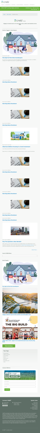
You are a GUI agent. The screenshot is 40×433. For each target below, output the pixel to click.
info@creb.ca (6, 403)
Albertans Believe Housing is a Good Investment (16, 146)
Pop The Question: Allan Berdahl (11, 241)
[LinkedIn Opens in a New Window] (7, 405)
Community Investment (19, 4)
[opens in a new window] (8, 345)
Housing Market (5, 353)
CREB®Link (36, 405)
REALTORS (5, 359)
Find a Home (36, 402)
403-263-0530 (6, 402)
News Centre (13, 4)
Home (4, 14)
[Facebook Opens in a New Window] (3, 405)
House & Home (5, 358)
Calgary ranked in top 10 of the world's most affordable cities (16, 314)
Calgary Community (6, 354)
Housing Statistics (7, 4)
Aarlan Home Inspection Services (28, 245)
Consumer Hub (26, 4)
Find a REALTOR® (34, 9)
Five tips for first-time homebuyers (12, 57)
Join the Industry (32, 4)
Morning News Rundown (9, 82)
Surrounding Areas (6, 360)
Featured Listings (35, 404)
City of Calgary (5, 355)
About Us (2, 4)
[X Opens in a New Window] (5, 405)
